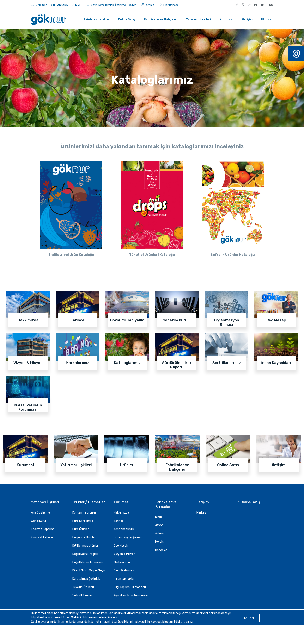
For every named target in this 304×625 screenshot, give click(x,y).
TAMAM (249, 617)
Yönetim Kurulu (124, 529)
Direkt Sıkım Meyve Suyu (88, 570)
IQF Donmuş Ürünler (85, 545)
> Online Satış (249, 502)
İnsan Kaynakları (124, 579)
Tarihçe (119, 521)
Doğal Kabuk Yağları (85, 554)
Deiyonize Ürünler (84, 537)
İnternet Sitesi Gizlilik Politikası (71, 617)
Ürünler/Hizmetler (96, 19)
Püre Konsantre (82, 521)
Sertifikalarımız (124, 570)
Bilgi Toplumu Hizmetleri (130, 587)
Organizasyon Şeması (128, 537)
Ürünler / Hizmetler (88, 502)
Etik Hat (267, 19)
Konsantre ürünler (84, 512)
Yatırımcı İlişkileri (198, 19)
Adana (159, 533)
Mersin (159, 542)
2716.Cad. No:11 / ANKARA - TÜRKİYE (58, 4)
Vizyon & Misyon (124, 554)
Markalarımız (122, 562)
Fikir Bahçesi (171, 4)
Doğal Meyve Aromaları (87, 562)
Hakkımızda (121, 512)
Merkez (201, 512)
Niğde (159, 517)
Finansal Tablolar (42, 537)
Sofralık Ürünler (82, 595)
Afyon (159, 525)
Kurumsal (226, 19)
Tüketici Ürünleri (83, 587)
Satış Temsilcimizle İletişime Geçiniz (113, 4)
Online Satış (126, 19)
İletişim (247, 19)
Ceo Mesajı (121, 545)
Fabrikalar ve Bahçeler (160, 19)
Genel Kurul (38, 521)
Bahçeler (161, 550)
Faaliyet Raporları (42, 529)
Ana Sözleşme (40, 512)
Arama (149, 4)
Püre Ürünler (80, 529)
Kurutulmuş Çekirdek (86, 579)
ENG (270, 4)
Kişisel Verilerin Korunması (131, 595)
